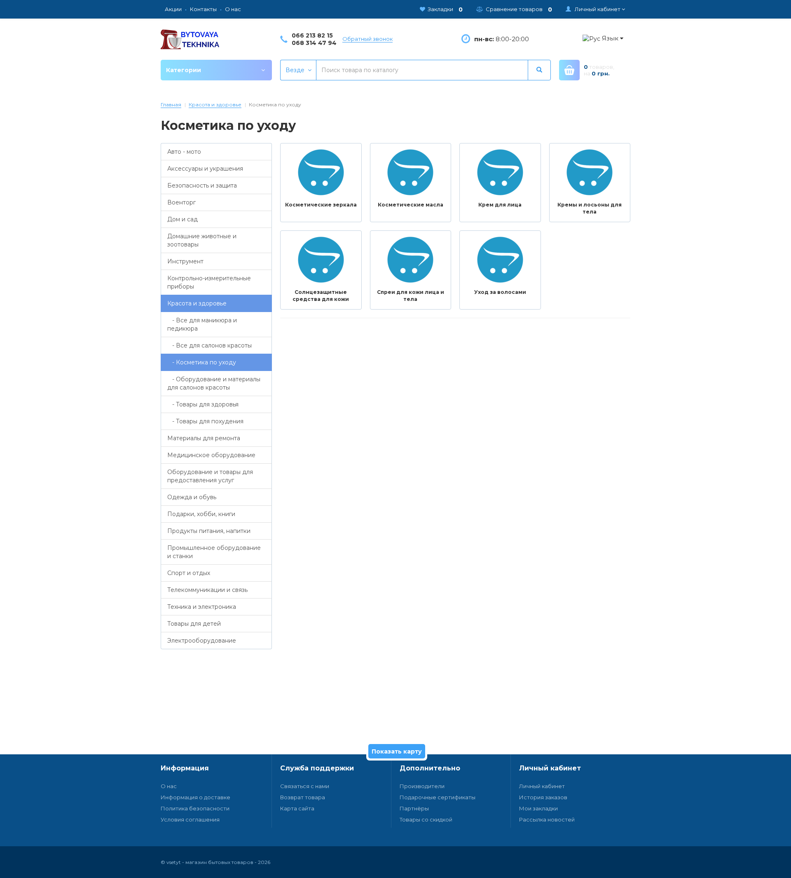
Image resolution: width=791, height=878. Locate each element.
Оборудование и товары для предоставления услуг (210, 476)
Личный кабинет (542, 786)
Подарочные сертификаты (437, 797)
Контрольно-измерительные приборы (209, 282)
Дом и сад (182, 219)
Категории (183, 70)
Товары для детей (194, 623)
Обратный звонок (367, 38)
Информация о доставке (195, 797)
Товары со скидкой (426, 819)
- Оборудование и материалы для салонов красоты (213, 383)
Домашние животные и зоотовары (201, 240)
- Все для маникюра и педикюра (202, 324)
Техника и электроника (201, 606)
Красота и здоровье (215, 104)
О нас (169, 786)
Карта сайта (297, 808)
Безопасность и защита (202, 185)
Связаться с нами (304, 786)
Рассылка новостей (547, 819)
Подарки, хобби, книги (201, 514)
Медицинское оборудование (211, 455)
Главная (171, 104)
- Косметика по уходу (201, 362)
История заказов (543, 797)
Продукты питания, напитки (208, 531)
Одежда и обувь (191, 497)
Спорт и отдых (188, 573)
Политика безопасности (195, 808)
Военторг (181, 202)
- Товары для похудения (205, 421)
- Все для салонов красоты (209, 345)
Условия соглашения (190, 819)
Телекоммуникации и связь (207, 590)
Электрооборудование (201, 640)
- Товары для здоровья (203, 404)
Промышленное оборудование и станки (214, 552)
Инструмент (185, 261)
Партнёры (414, 808)
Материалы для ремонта (203, 438)
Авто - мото (184, 151)
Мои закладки (538, 808)
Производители (422, 786)
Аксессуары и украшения (205, 168)
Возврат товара (302, 797)
